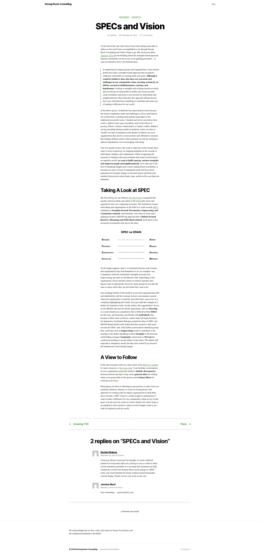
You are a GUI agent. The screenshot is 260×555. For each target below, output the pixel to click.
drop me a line (126, 368)
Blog (213, 4)
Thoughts (136, 17)
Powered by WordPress (109, 549)
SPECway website (150, 365)
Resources (124, 17)
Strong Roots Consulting (58, 4)
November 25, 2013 (129, 35)
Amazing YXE (107, 55)
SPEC (155, 207)
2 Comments (147, 35)
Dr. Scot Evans (135, 197)
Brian (114, 35)
